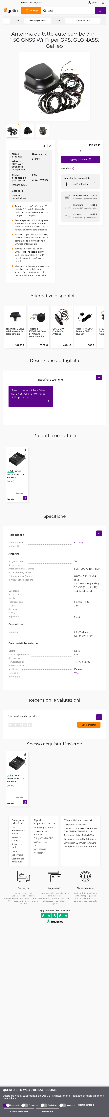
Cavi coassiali (40, 849)
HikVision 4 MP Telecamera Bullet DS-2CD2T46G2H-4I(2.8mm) (80, 830)
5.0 (11, 471)
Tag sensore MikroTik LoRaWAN (79, 835)
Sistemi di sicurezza (16, 839)
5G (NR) (78, 542)
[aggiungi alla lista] (50, 146)
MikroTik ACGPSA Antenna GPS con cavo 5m (84, 331)
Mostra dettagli (86, 1105)
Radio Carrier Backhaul (40, 833)
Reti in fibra (17, 855)
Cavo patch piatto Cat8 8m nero (80, 839)
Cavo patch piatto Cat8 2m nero (80, 846)
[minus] (64, 151)
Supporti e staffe (16, 846)
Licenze (15, 851)
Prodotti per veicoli (38, 21)
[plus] (97, 151)
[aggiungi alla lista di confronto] (44, 146)
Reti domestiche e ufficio (18, 830)
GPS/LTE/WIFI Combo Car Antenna (59, 331)
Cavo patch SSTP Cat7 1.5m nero (80, 842)
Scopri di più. (10, 1098)
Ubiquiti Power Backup (75, 824)
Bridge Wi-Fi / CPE (43, 838)
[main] (11, 10)
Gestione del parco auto (17, 860)
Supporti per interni (44, 827)
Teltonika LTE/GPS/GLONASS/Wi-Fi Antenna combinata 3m (38, 333)
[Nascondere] (99, 377)
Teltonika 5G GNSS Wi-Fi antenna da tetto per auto (15, 331)
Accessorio (39, 852)
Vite (76, 672)
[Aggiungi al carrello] (25, 498)
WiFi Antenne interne (41, 843)
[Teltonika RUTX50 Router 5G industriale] (17, 459)
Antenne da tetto (83, 21)
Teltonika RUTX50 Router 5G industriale (16, 477)
